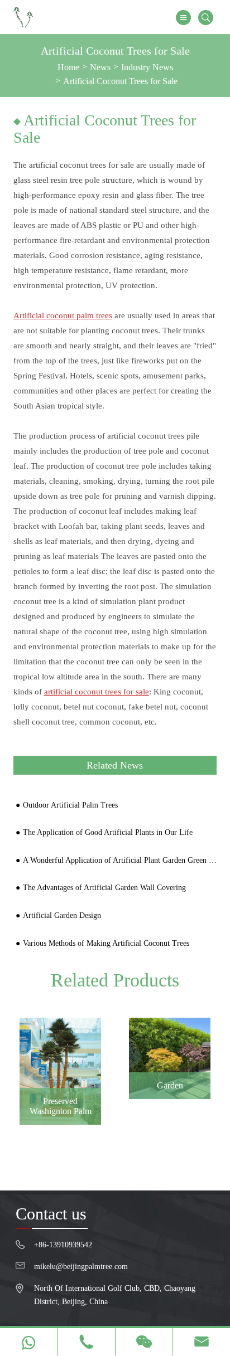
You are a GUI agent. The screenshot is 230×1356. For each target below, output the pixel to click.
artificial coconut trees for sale (96, 691)
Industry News (147, 67)
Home (68, 67)
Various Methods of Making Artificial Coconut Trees (106, 943)
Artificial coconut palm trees (62, 315)
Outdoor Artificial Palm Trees (70, 805)
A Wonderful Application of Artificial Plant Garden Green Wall (121, 860)
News (100, 67)
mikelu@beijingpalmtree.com (81, 1266)
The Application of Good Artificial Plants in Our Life (108, 832)
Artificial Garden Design (62, 915)
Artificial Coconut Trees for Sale (120, 81)
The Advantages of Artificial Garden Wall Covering (104, 887)
